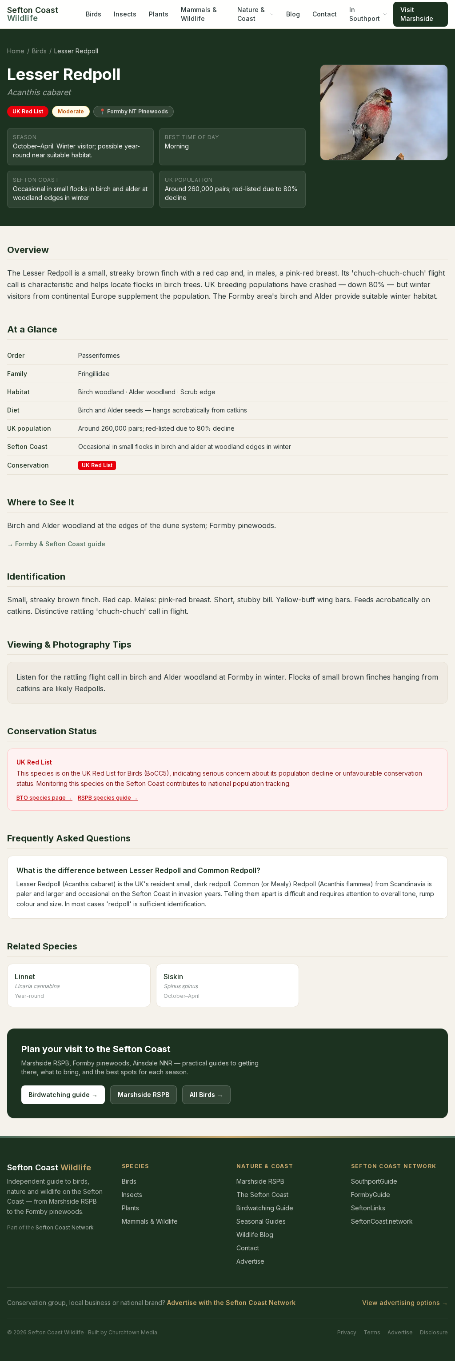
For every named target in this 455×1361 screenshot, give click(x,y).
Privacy (346, 1332)
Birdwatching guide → (63, 1094)
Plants (158, 14)
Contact (324, 14)
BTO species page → (44, 797)
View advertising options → (405, 1302)
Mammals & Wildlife (199, 14)
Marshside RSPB (143, 1094)
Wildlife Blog (254, 1234)
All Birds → (206, 1094)
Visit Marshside (416, 14)
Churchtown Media (132, 1332)
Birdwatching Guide (264, 1208)
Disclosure (434, 1332)
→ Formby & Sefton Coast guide (56, 544)
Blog (293, 14)
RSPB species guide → (108, 797)
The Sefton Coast (262, 1194)
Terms (371, 1332)
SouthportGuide (374, 1181)
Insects (125, 14)
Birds (93, 14)
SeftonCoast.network (382, 1221)
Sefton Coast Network (65, 1227)
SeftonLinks (368, 1208)
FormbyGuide (370, 1194)
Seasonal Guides (261, 1221)
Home (15, 51)
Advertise (250, 1261)
